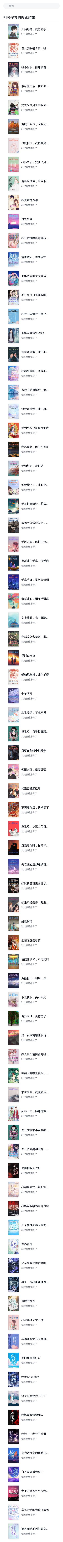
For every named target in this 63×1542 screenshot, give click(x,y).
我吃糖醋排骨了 (29, 34)
